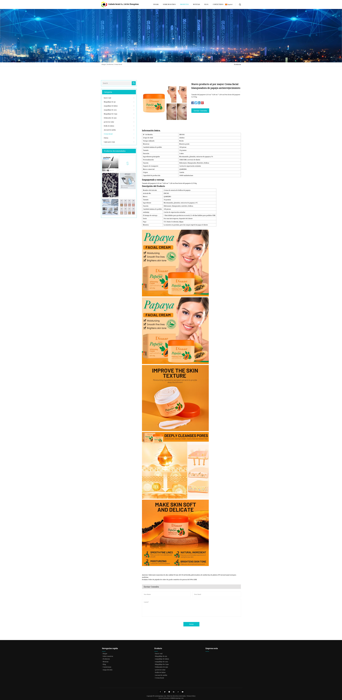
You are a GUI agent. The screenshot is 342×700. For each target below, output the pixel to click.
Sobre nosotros (169, 4)
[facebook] (160, 692)
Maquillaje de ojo (110, 102)
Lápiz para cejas (109, 142)
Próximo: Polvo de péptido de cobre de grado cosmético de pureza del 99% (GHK (169, 580)
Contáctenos (218, 4)
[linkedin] (173, 692)
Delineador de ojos (110, 118)
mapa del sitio (107, 670)
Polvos (106, 138)
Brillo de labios (109, 126)
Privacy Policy (191, 696)
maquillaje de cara (110, 110)
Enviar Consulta (200, 110)
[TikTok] (178, 692)
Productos (184, 4)
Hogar (155, 4)
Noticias (196, 4)
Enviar (191, 624)
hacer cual (107, 98)
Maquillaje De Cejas (110, 114)
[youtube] (182, 692)
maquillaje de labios (111, 106)
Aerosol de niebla (110, 130)
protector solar (109, 122)
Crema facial (118, 64)
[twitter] (165, 692)
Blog (206, 4)
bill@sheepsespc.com (177, 698)
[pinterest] (169, 692)
